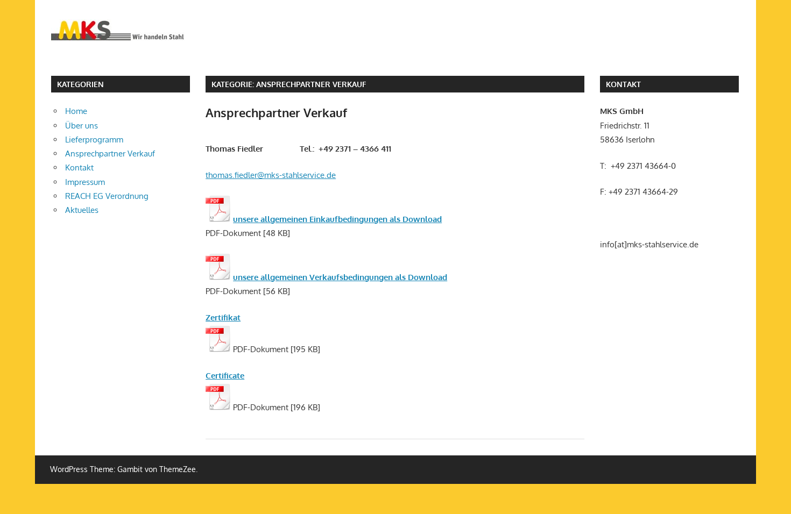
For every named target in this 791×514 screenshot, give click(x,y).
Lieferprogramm (94, 139)
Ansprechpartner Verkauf (276, 112)
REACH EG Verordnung (107, 196)
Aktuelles (81, 210)
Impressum (85, 182)
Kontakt (79, 167)
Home (76, 111)
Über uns (81, 125)
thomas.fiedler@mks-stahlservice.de (271, 175)
